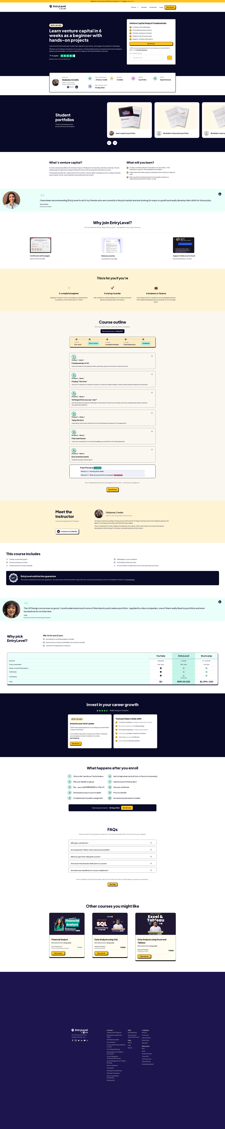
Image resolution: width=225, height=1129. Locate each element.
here (124, 1)
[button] (134, 7)
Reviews (144, 7)
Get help (113, 884)
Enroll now (170, 7)
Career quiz (153, 7)
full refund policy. (142, 50)
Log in (161, 7)
